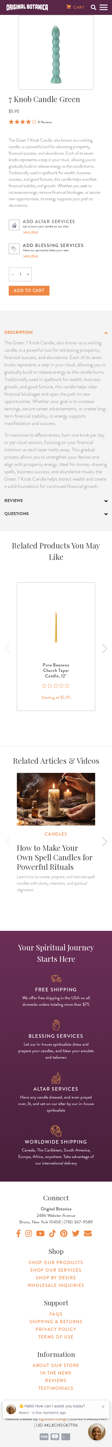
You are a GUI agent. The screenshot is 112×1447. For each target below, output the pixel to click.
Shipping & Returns (56, 1322)
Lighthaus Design (52, 1419)
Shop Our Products (56, 1262)
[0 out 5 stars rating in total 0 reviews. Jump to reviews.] (56, 686)
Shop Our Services (56, 1270)
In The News (56, 1373)
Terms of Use (56, 1337)
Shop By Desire (56, 1278)
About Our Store (56, 1365)
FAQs (56, 1314)
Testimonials (56, 1388)
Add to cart (29, 290)
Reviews (56, 1381)
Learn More (30, 231)
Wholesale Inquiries (56, 1285)
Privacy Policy (56, 1329)
